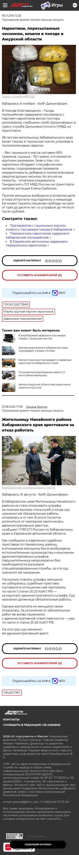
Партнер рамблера (36, 836)
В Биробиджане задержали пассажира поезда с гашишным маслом (41, 337)
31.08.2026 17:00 (12, 407)
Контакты (11, 719)
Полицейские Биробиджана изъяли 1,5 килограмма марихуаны (41, 374)
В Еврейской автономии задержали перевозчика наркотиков (37, 243)
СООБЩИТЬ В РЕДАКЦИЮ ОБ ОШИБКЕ (31, 725)
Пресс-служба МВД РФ (18, 96)
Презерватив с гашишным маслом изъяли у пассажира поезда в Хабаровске (39, 227)
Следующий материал (38, 844)
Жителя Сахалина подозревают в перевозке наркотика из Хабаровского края (44, 361)
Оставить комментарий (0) (39, 275)
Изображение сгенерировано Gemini (28, 487)
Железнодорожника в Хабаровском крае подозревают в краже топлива (43, 349)
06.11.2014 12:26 (11, 15)
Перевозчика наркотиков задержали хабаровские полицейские (37, 235)
